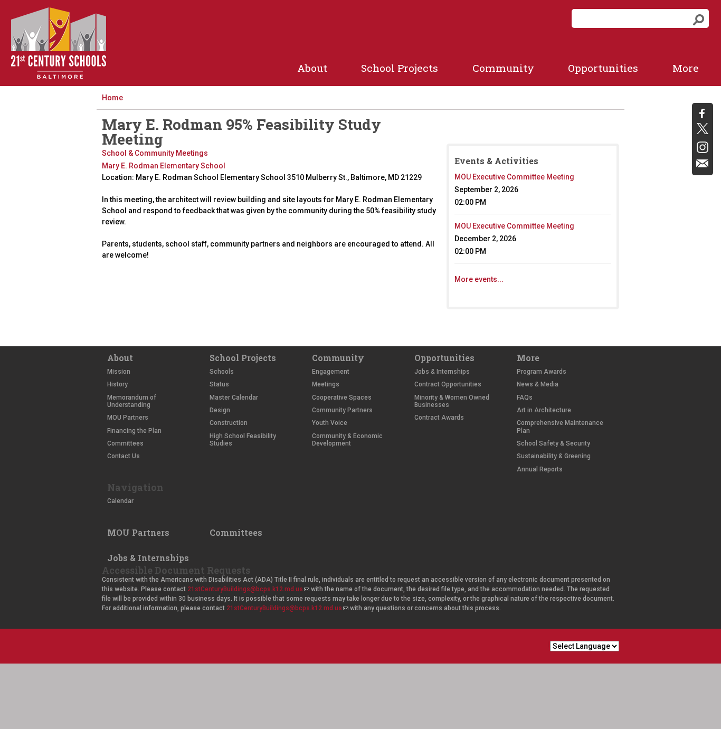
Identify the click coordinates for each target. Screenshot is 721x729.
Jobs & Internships (442, 371)
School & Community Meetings (155, 153)
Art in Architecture (544, 410)
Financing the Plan (134, 430)
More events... (479, 279)
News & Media (537, 384)
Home (112, 97)
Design (220, 410)
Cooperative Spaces (342, 397)
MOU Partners (127, 417)
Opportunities (603, 67)
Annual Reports (540, 469)
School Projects (399, 67)
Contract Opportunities (447, 384)
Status (219, 384)
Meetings (325, 384)
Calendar (120, 501)
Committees (125, 443)
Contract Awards (439, 417)
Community (503, 67)
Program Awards (541, 371)
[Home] (58, 43)
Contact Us (123, 456)
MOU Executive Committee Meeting (514, 177)
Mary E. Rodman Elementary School (163, 166)
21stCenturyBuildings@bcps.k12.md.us (248, 589)
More (685, 67)
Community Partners (342, 410)
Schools (222, 371)
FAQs (525, 397)
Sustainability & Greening (554, 456)
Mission (118, 371)
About (312, 67)
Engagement (330, 371)
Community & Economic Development (347, 439)
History (117, 384)
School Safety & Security (553, 443)
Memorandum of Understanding (131, 401)
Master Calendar (234, 397)
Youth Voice (329, 423)
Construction (229, 423)
